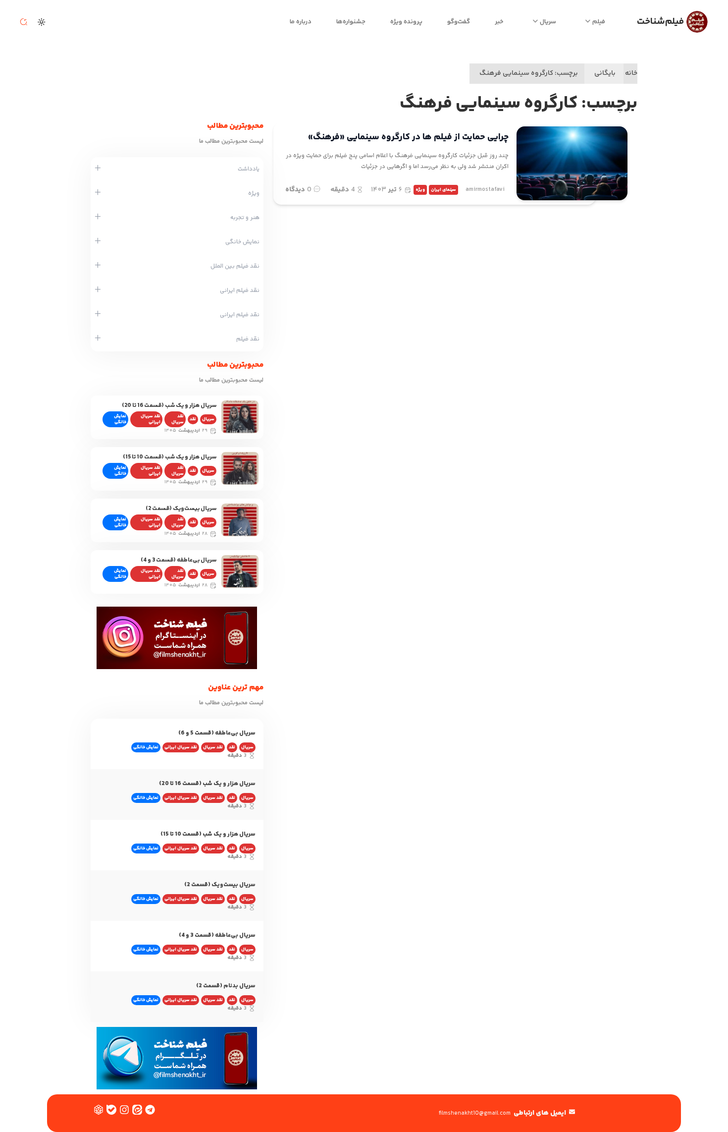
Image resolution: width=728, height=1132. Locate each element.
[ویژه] (98, 193)
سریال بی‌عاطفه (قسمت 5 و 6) (217, 733)
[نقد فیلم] (98, 339)
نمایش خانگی (120, 419)
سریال (548, 22)
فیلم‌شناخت (660, 21)
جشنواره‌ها (350, 22)
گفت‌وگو (458, 22)
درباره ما (301, 22)
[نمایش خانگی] (98, 242)
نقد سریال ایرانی (150, 419)
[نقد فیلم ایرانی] (98, 290)
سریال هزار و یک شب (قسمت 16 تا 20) (169, 405)
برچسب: (528, 73)
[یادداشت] (98, 169)
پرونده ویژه (406, 22)
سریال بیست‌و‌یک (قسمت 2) (181, 508)
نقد (193, 419)
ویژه (420, 189)
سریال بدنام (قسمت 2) (226, 986)
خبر (499, 22)
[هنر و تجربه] (98, 217)
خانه (631, 73)
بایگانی (605, 73)
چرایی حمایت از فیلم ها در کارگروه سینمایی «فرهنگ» (408, 137)
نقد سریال (177, 419)
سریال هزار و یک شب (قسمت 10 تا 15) (169, 457)
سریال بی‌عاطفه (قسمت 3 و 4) (178, 560)
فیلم (598, 22)
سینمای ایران (443, 189)
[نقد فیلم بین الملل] (98, 266)
